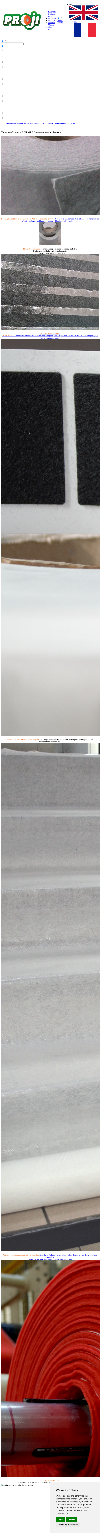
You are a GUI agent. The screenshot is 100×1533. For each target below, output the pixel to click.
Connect (60, 21)
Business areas (51, 15)
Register (60, 23)
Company (52, 12)
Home (8, 123)
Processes (52, 18)
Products (51, 20)
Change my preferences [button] (68, 1524)
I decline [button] (71, 1519)
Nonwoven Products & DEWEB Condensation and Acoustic (51, 123)
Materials (51, 23)
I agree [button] (60, 1519)
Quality (51, 25)
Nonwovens (23, 123)
